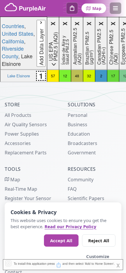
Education (79, 134)
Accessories (18, 143)
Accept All (61, 240)
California (13, 41)
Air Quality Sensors (26, 124)
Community (80, 179)
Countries (13, 26)
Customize (97, 256)
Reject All (98, 240)
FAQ (72, 189)
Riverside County (13, 52)
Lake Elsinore (18, 76)
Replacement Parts (26, 152)
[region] (63, 49)
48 (77, 75)
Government (82, 152)
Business (77, 124)
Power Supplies (22, 134)
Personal (77, 115)
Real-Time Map (21, 189)
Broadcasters (82, 143)
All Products (18, 115)
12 (65, 75)
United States (17, 33)
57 (53, 75)
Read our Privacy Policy (70, 226)
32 (89, 75)
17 (113, 75)
